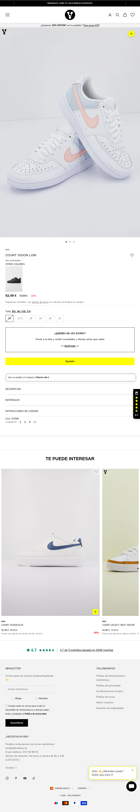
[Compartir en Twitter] (25, 422)
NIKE (7, 250)
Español (82, 788)
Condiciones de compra (109, 691)
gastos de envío (40, 302)
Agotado (70, 361)
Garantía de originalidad (110, 708)
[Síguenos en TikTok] (34, 778)
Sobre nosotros (105, 702)
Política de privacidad (35, 714)
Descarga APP (91, 25)
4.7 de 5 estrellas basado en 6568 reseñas (86, 650)
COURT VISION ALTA (12, 625)
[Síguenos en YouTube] (25, 778)
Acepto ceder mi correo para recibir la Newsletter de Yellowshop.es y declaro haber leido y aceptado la (27, 710)
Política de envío (105, 696)
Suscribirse (16, 723)
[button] (136, 404)
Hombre (43, 698)
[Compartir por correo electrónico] (34, 422)
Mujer (18, 698)
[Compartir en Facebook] (20, 422)
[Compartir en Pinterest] (30, 422)
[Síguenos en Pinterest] (16, 778)
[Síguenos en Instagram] (7, 778)
